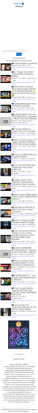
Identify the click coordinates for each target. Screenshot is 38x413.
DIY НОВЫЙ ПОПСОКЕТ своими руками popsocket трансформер (20, 368)
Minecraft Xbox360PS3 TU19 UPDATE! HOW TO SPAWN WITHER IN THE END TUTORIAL (18, 372)
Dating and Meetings (19, 58)
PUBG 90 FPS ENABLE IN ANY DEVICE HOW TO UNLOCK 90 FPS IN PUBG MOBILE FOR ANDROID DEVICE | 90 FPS (19, 388)
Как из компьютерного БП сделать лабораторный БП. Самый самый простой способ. (19, 393)
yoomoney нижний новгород (17, 400)
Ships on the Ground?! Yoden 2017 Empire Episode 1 (20, 375)
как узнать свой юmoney (21, 384)
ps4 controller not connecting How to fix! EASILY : (17, 385)
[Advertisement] (19, 28)
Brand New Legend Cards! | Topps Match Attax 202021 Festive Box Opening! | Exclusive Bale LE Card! (19, 398)
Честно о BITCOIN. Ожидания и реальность (21, 401)
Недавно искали (19, 359)
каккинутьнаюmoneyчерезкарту (14, 367)
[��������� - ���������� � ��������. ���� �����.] (19, 334)
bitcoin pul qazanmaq (18, 374)
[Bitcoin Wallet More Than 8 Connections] (19, 2)
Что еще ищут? (19, 354)
